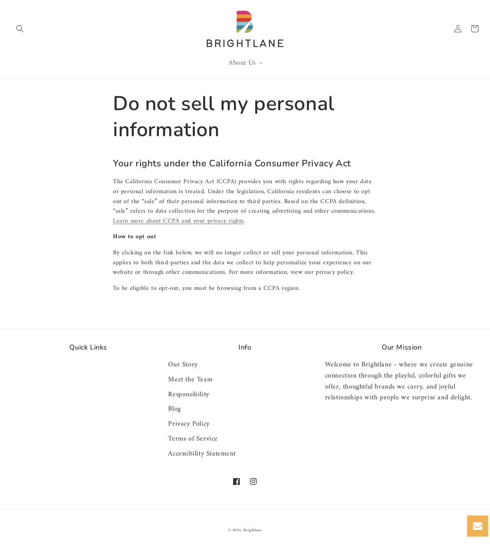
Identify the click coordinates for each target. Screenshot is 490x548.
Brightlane (252, 530)
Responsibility (188, 394)
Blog (174, 409)
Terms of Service (193, 439)
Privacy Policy (188, 424)
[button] (19, 28)
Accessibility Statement (201, 454)
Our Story (183, 365)
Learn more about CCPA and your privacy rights (178, 221)
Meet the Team (190, 379)
